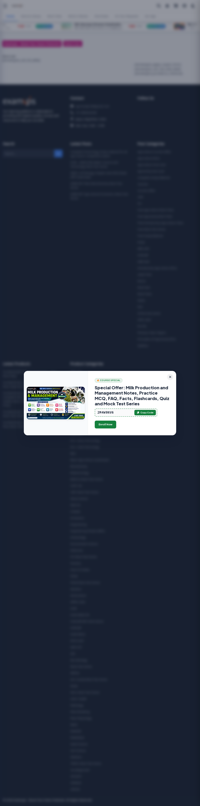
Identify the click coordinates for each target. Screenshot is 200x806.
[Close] (170, 377)
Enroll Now (105, 424)
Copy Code (147, 412)
